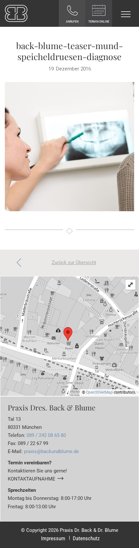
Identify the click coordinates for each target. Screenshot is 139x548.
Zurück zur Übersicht (74, 262)
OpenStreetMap (99, 392)
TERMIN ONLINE (98, 21)
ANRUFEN (72, 21)
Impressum (53, 538)
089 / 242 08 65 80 (46, 435)
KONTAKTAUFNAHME (31, 479)
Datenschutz (86, 538)
